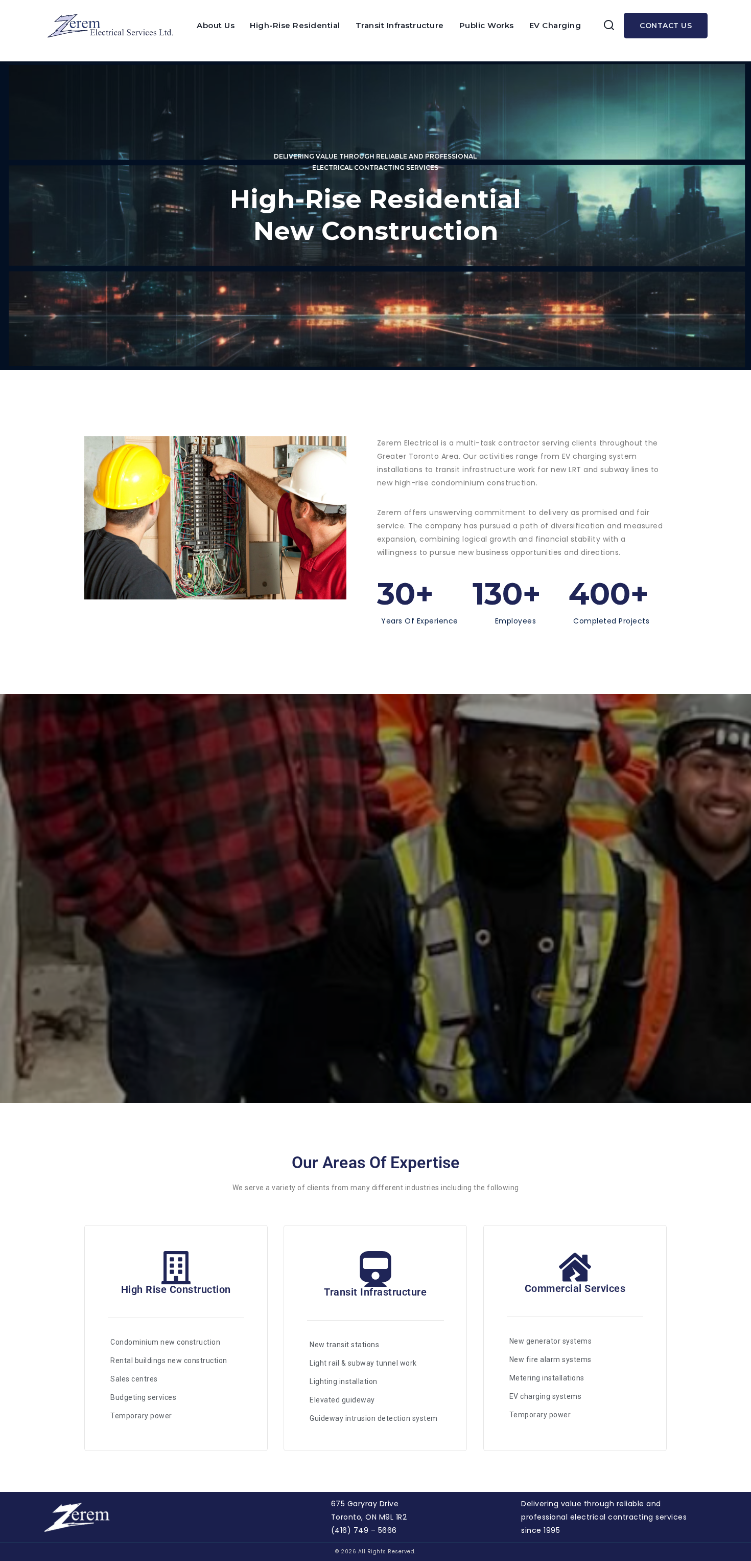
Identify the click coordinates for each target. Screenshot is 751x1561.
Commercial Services (575, 1288)
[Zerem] (113, 25)
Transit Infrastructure (400, 25)
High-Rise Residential (295, 25)
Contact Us (666, 25)
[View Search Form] (609, 25)
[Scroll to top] (726, 1528)
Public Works (486, 25)
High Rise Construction (176, 1289)
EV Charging (555, 25)
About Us (215, 25)
